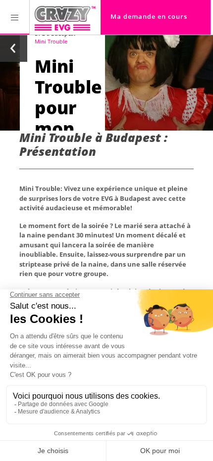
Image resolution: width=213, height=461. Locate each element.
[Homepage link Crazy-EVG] (65, 17)
